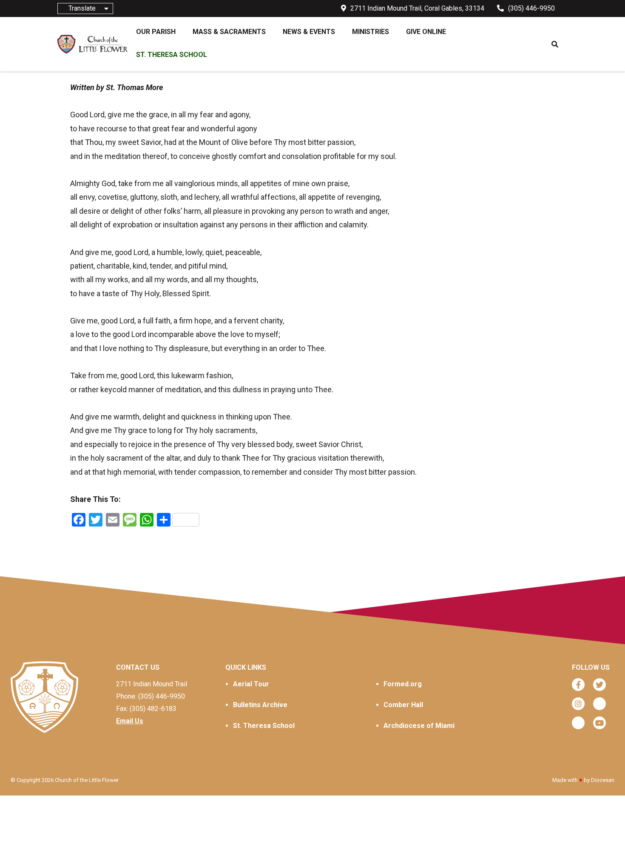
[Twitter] (599, 684)
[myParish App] (599, 703)
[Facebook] (578, 684)
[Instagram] (578, 703)
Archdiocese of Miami (419, 726)
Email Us (129, 721)
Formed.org (403, 684)
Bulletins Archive (260, 705)
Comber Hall (403, 705)
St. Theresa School (264, 726)
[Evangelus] (578, 722)
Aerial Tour (251, 684)
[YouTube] (599, 722)
